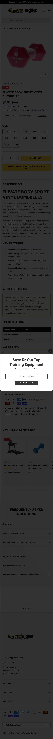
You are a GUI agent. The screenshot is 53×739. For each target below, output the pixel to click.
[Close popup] (50, 351)
